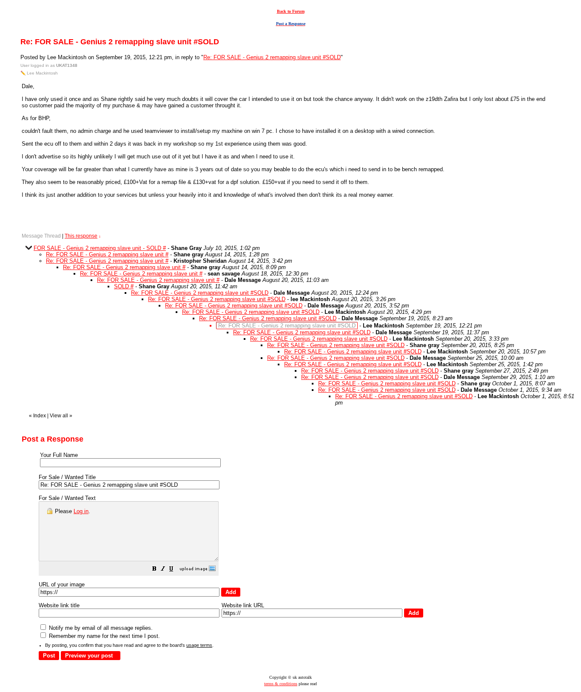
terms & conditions (280, 683)
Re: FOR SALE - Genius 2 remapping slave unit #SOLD (272, 57)
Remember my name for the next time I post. (103, 636)
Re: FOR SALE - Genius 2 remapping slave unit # (107, 254)
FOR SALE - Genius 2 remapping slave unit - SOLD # (100, 248)
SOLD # (124, 286)
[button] (154, 570)
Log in (81, 511)
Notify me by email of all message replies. (100, 628)
